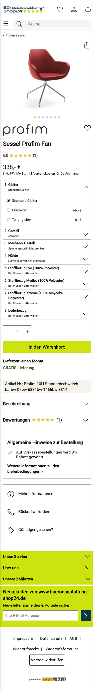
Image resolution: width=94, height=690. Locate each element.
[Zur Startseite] (23, 9)
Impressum (23, 638)
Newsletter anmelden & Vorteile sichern (37, 605)
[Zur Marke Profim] (25, 130)
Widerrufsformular (62, 649)
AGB (73, 638)
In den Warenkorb (47, 347)
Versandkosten (44, 173)
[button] (86, 45)
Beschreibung (16, 403)
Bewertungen (32, 420)
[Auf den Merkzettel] (87, 128)
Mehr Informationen (35, 493)
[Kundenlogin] (74, 9)
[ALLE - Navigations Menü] (6, 23)
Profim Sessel (15, 35)
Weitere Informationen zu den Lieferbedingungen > (33, 468)
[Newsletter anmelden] (86, 615)
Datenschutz (51, 638)
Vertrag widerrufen (47, 660)
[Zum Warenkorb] (88, 9)
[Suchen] (20, 24)
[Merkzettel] (60, 9)
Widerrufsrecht (26, 649)
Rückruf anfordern (34, 511)
